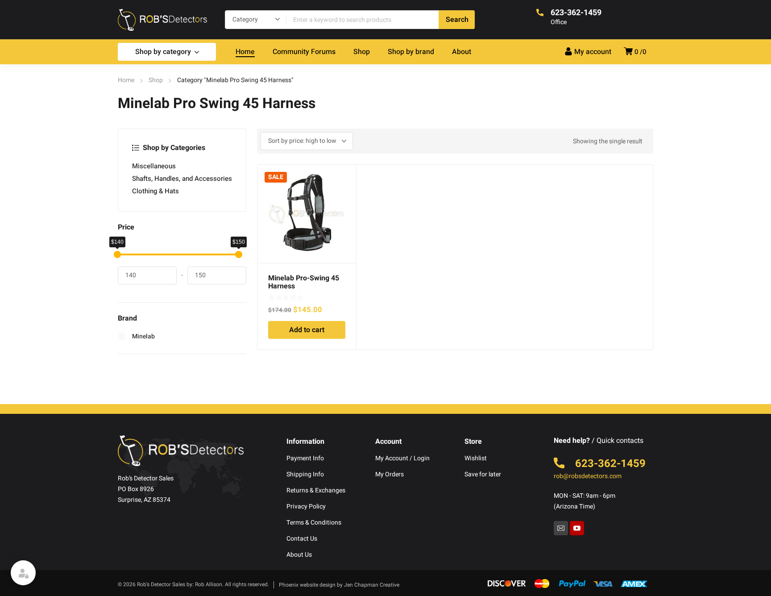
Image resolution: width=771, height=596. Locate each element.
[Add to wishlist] (344, 176)
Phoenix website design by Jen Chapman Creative (339, 585)
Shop (156, 80)
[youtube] (577, 528)
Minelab (143, 336)
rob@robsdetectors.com (588, 476)
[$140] (117, 254)
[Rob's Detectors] (162, 19)
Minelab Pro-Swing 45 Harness (303, 282)
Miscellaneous (154, 166)
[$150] (238, 254)
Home (126, 80)
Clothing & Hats (155, 191)
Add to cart (306, 330)
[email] (561, 528)
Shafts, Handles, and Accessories (182, 178)
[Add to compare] (344, 187)
